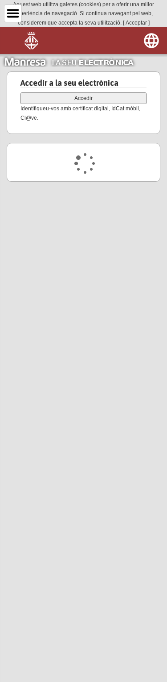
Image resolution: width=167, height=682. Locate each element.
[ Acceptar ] (136, 23)
